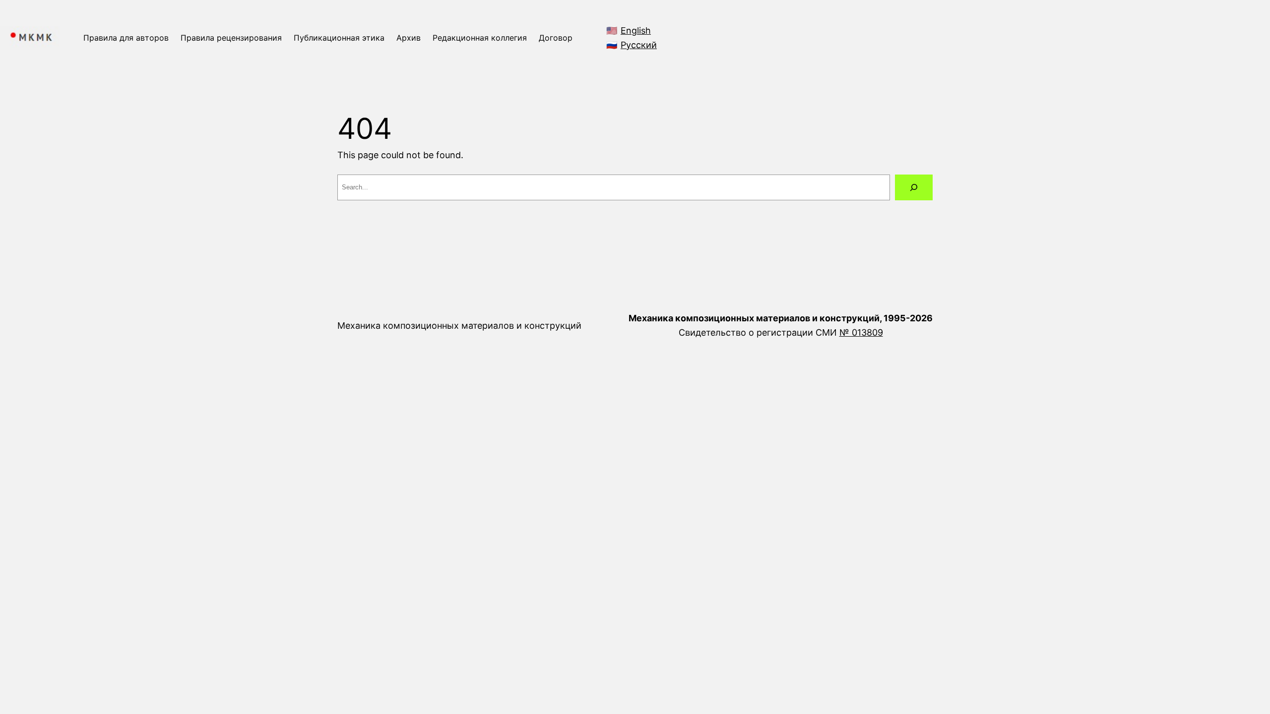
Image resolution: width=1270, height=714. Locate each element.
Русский (639, 45)
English (636, 30)
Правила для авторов (126, 38)
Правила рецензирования (231, 38)
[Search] (914, 187)
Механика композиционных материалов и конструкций (459, 325)
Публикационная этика (339, 38)
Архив (408, 38)
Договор (555, 38)
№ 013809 (861, 332)
